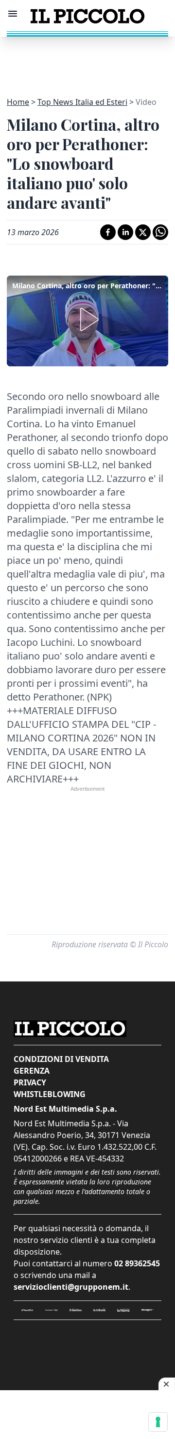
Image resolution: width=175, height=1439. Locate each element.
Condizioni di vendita (61, 1059)
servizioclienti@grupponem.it (71, 1286)
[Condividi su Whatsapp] (160, 232)
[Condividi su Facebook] (108, 232)
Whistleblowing (50, 1094)
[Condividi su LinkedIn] (125, 232)
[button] (87, 319)
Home (18, 102)
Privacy (30, 1082)
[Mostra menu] (12, 14)
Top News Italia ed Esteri (82, 102)
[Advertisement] (87, 61)
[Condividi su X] (143, 232)
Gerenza (32, 1070)
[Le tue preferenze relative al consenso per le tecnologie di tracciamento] (158, 1422)
